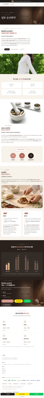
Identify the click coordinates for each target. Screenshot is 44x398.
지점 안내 (3, 373)
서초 (7, 364)
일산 (17, 364)
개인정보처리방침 (4, 383)
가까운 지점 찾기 (7, 304)
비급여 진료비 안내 (29, 383)
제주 (30, 364)
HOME (2, 12)
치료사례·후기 (4, 371)
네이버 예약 (27, 301)
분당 (13, 364)
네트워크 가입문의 (22, 383)
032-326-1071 (21, 386)
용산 (9, 364)
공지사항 (3, 368)
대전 (25, 364)
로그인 (38, 4)
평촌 (19, 364)
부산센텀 (27, 364)
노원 (2, 364)
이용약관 (10, 383)
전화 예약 (8, 394)
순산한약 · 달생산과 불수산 (14, 49)
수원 (15, 364)
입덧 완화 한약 (7, 49)
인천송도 (22, 364)
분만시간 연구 (22, 49)
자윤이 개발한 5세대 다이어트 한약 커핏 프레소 (22, 1)
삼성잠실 (5, 364)
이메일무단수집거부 (16, 383)
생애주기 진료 (4, 370)
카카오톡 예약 (18, 301)
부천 (11, 364)
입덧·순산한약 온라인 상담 (7, 301)
